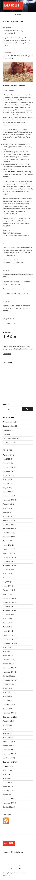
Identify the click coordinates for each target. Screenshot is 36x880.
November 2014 (8, 754)
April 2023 (6, 516)
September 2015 (9, 717)
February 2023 (8, 520)
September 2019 (9, 565)
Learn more (7, 354)
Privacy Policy (7, 873)
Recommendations (9, 438)
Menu (19, 14)
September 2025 (9, 471)
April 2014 (6, 782)
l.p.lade (20, 852)
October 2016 (8, 676)
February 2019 (8, 590)
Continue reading (9, 323)
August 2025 (7, 475)
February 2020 (8, 549)
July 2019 (6, 574)
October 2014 (8, 758)
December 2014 (8, 750)
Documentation (8, 426)
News (5, 434)
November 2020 (9, 537)
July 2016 (6, 688)
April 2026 (6, 463)
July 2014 (6, 770)
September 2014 (9, 762)
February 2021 (8, 533)
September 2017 (9, 643)
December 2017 (8, 639)
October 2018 (8, 606)
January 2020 (7, 553)
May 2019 (6, 582)
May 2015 (6, 733)
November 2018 (8, 602)
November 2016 (8, 672)
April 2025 (6, 484)
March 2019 (7, 586)
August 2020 (7, 541)
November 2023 (9, 500)
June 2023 (6, 508)
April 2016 (6, 701)
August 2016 (7, 684)
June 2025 (6, 479)
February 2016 (8, 705)
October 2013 (8, 807)
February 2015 (8, 742)
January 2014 (7, 795)
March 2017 (7, 655)
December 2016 (8, 668)
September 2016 (9, 680)
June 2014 (6, 774)
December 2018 (8, 598)
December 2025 (9, 467)
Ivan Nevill (14, 260)
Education (6, 430)
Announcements (9, 422)
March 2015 (7, 737)
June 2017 (6, 647)
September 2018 (9, 610)
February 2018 (8, 635)
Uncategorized (8, 442)
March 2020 (7, 545)
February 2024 (8, 496)
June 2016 (6, 692)
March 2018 (7, 631)
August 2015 (7, 721)
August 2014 (7, 766)
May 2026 (6, 459)
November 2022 (8, 529)
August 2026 (7, 455)
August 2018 (7, 615)
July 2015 (6, 725)
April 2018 (6, 627)
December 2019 (8, 557)
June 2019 (6, 578)
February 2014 (8, 791)
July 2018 (6, 619)
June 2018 (6, 623)
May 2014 (6, 778)
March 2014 (7, 787)
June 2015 (6, 729)
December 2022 (8, 525)
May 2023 (6, 512)
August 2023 (7, 504)
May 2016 (6, 696)
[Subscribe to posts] (6, 823)
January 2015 (7, 746)
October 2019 (8, 561)
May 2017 (6, 651)
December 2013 (8, 799)
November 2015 (8, 713)
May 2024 (6, 488)
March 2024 (7, 492)
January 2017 (7, 664)
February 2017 (8, 660)
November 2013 (8, 803)
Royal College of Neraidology (13, 250)
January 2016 (7, 709)
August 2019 (7, 569)
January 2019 (7, 594)
